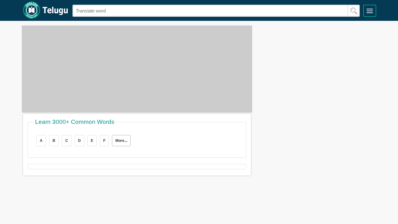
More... (121, 140)
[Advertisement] (137, 69)
